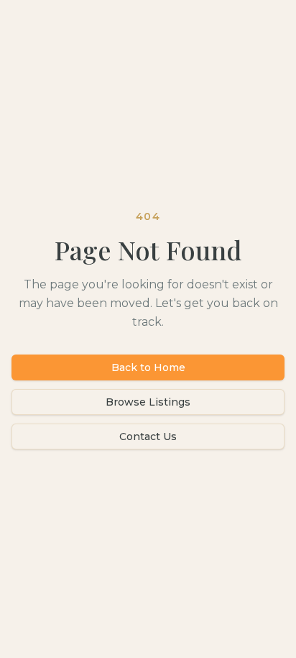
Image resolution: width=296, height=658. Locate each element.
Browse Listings (148, 402)
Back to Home (148, 367)
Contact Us (148, 436)
